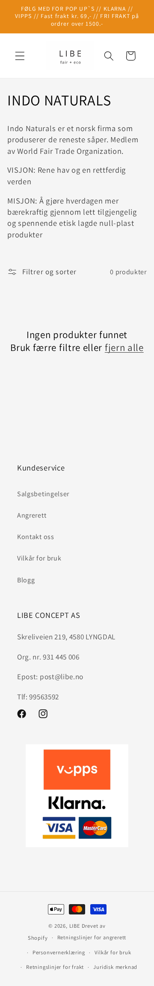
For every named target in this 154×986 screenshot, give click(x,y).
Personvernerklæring (59, 952)
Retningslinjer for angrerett (92, 937)
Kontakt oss (35, 536)
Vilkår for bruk (39, 558)
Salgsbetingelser (43, 493)
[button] (20, 56)
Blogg (26, 579)
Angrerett (31, 515)
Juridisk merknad (115, 967)
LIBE (74, 925)
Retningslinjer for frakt (55, 967)
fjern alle (124, 348)
